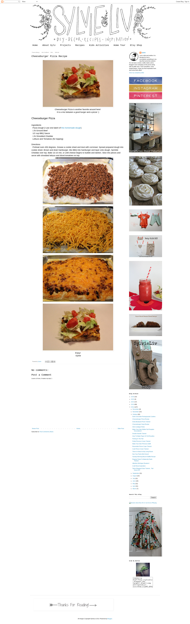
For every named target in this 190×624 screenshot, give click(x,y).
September (136, 473)
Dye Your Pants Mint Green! (140, 454)
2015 (132, 399)
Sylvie (144, 52)
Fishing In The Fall (137, 439)
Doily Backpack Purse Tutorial (141, 422)
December (136, 409)
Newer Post (35, 428)
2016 (132, 396)
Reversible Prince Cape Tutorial (142, 446)
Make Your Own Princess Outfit (141, 444)
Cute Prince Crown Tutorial (140, 449)
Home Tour (119, 45)
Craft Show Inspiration (139, 466)
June (134, 481)
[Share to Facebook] (52, 362)
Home (35, 45)
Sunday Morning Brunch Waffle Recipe (144, 456)
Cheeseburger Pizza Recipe (140, 419)
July (134, 478)
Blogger (109, 619)
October (135, 414)
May (134, 483)
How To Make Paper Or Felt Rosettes (143, 436)
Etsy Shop (136, 45)
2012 (132, 407)
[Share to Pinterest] (54, 362)
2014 (132, 402)
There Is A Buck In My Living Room (142, 451)
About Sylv (49, 45)
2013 (132, 404)
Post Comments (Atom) (46, 431)
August (135, 476)
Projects (65, 45)
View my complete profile (136, 73)
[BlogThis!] (48, 362)
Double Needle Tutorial (139, 433)
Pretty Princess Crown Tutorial (141, 441)
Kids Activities (99, 45)
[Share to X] (50, 362)
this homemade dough (71, 128)
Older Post (121, 428)
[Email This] (46, 362)
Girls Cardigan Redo (138, 427)
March (135, 488)
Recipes (80, 45)
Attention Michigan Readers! (140, 463)
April (134, 486)
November (136, 412)
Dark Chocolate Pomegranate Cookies (143, 416)
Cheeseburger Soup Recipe (140, 424)
